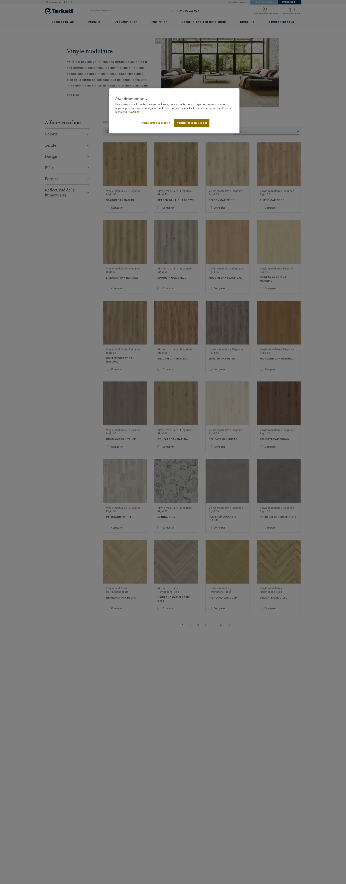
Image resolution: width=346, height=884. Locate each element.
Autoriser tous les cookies (192, 123)
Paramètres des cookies (156, 123)
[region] (174, 111)
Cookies (134, 112)
